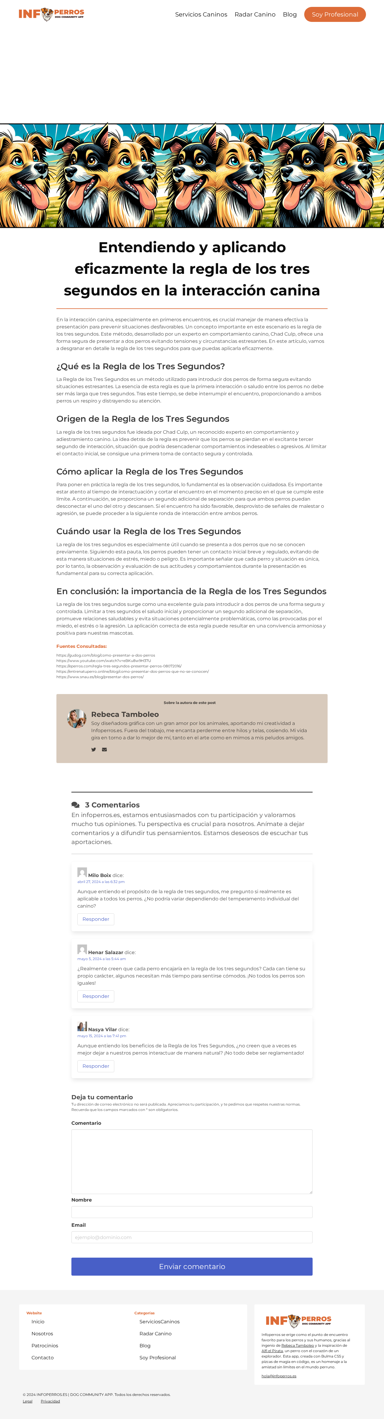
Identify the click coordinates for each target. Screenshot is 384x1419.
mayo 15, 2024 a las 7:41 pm (101, 1036)
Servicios (160, 1322)
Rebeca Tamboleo (297, 1345)
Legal (27, 1401)
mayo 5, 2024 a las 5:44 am (101, 958)
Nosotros (42, 1334)
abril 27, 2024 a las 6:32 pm (101, 881)
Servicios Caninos (201, 14)
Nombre (81, 1200)
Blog (290, 14)
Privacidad (50, 1401)
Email (78, 1225)
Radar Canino (255, 14)
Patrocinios (45, 1346)
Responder (95, 919)
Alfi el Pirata (272, 1351)
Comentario (86, 1123)
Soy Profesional (335, 14)
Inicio (38, 1322)
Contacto (43, 1358)
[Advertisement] (192, 72)
